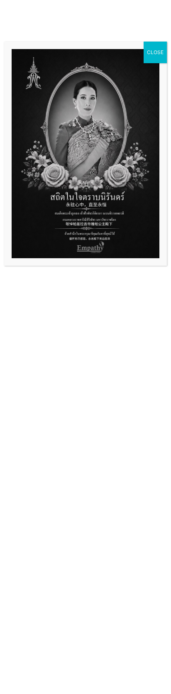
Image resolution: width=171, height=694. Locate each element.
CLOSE (155, 52)
